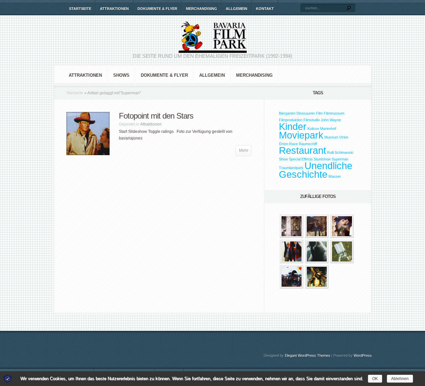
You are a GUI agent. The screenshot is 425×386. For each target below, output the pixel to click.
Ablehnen (400, 378)
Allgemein (236, 9)
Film (319, 113)
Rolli (330, 152)
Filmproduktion (290, 120)
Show (283, 159)
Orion (343, 137)
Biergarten (287, 113)
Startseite (80, 9)
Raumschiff (308, 144)
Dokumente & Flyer (157, 9)
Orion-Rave (288, 144)
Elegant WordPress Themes (307, 355)
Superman (340, 159)
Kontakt (265, 9)
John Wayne (331, 120)
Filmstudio (311, 120)
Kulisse (313, 129)
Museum (331, 137)
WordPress (363, 355)
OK (375, 378)
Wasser (334, 176)
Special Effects (301, 159)
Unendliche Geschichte (315, 170)
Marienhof (328, 129)
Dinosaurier (306, 113)
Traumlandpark (291, 168)
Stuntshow (322, 159)
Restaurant (302, 150)
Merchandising (201, 9)
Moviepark (301, 135)
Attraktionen (114, 9)
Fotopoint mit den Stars (156, 115)
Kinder (292, 126)
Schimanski (344, 152)
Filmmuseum (334, 113)
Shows (121, 75)
